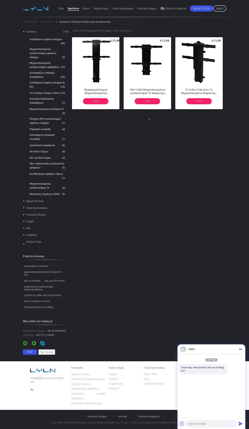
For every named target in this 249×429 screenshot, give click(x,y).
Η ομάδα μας (115, 383)
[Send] (240, 423)
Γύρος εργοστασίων (122, 8)
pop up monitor (32, 280)
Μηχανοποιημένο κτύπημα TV (47, 111)
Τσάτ (95, 101)
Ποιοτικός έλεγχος (147, 8)
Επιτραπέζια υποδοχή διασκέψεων (47, 74)
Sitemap (122, 416)
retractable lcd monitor (36, 266)
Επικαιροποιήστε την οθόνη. (39, 307)
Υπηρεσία (114, 378)
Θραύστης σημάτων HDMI (47, 194)
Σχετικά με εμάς (35, 201)
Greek (219, 8)
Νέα (28, 228)
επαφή (30, 221)
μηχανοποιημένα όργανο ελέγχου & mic (42, 273)
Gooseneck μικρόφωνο (47, 145)
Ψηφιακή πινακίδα (47, 129)
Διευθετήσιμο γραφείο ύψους (47, 175)
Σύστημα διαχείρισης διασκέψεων (47, 100)
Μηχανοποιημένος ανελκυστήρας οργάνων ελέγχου (47, 53)
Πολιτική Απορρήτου (149, 416)
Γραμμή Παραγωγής (154, 383)
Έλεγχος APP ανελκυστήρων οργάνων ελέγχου (47, 120)
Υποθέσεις (31, 235)
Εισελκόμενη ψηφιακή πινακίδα (47, 137)
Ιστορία (113, 374)
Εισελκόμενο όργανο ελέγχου (47, 41)
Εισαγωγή (114, 388)
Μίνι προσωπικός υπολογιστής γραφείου (47, 165)
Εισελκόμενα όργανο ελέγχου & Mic (47, 84)
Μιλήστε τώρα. (201, 8)
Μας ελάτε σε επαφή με (173, 8)
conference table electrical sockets (42, 295)
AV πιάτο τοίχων (47, 151)
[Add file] (182, 423)
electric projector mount (37, 301)
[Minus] (240, 349)
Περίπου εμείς (101, 8)
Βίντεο (86, 8)
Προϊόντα (73, 8)
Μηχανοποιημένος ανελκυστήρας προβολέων (47, 65)
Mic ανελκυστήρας (47, 157)
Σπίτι (61, 8)
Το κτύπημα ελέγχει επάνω (47, 92)
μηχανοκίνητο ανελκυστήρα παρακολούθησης (38, 288)
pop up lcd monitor (55, 280)
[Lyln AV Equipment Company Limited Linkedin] (32, 389)
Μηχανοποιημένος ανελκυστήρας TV (47, 185)
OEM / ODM (150, 374)
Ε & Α (147, 378)
